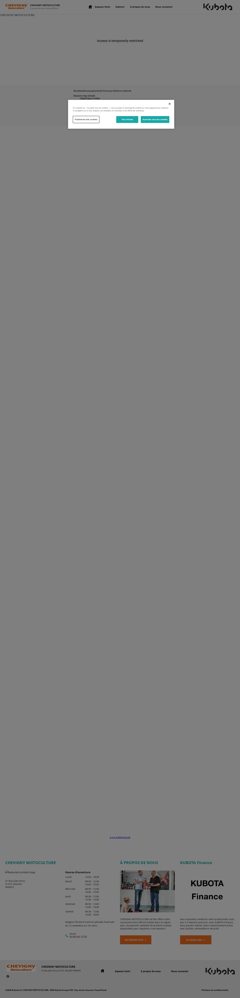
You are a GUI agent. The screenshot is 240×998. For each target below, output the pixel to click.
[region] (121, 114)
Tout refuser (127, 119)
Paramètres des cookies (86, 119)
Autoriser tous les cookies (155, 119)
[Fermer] (169, 103)
